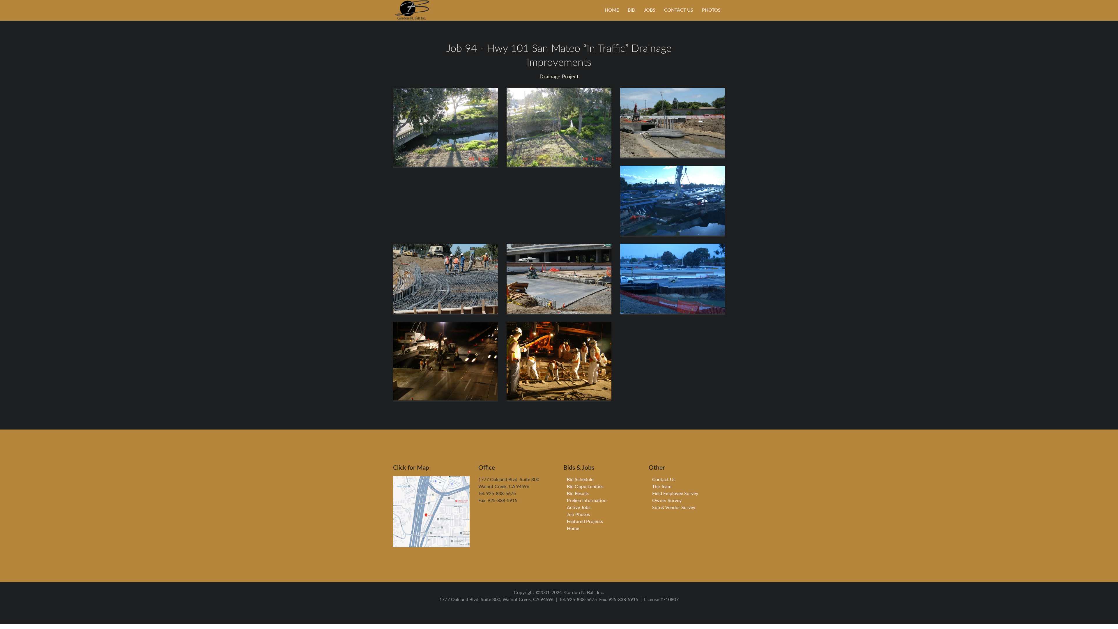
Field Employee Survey (675, 493)
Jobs (649, 10)
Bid (631, 10)
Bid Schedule (580, 479)
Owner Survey (667, 500)
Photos (711, 10)
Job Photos (578, 514)
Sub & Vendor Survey (673, 507)
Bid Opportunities (585, 486)
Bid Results (578, 493)
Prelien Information (586, 500)
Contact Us (678, 10)
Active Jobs (578, 507)
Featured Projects (585, 521)
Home (612, 10)
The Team (661, 486)
